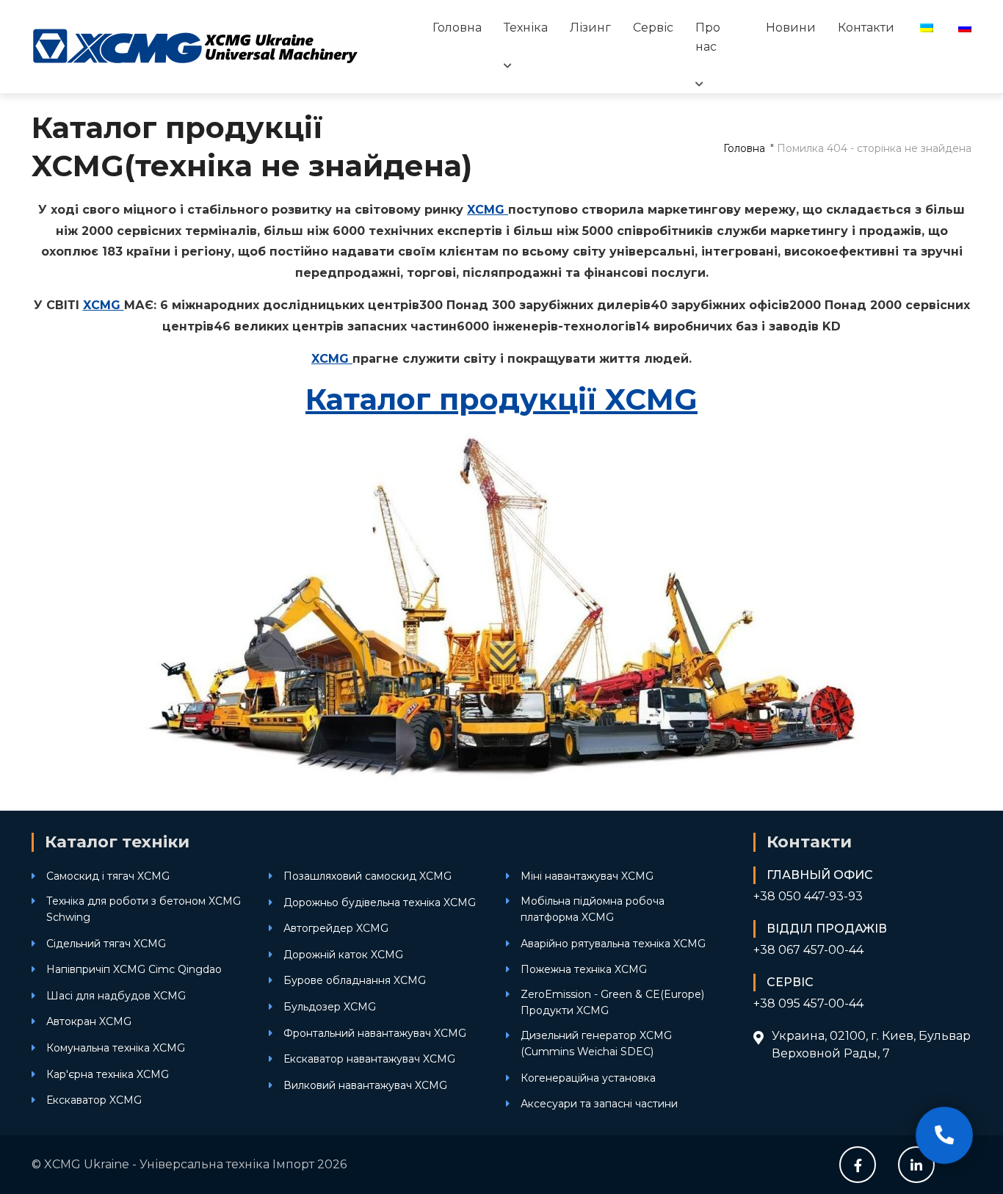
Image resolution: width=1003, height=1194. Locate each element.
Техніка (526, 28)
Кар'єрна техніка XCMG (107, 1074)
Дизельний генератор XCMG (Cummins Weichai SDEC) (596, 1043)
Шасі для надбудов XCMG (116, 995)
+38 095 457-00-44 (808, 1003)
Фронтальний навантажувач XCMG (374, 1033)
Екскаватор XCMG (94, 1100)
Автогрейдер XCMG (335, 928)
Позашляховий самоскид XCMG (367, 876)
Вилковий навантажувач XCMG (365, 1085)
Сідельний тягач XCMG (106, 943)
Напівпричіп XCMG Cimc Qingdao (134, 969)
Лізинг (590, 28)
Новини (791, 28)
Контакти (866, 28)
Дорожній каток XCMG (343, 954)
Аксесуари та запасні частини (599, 1103)
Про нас (707, 37)
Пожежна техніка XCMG (584, 969)
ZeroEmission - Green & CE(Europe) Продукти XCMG (612, 1002)
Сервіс (653, 28)
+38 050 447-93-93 (808, 896)
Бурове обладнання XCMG (354, 980)
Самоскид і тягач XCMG (108, 876)
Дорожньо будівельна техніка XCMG (379, 902)
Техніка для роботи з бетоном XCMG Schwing (143, 909)
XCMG (487, 210)
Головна (457, 28)
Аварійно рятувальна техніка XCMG (613, 943)
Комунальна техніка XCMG (115, 1047)
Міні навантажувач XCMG (587, 876)
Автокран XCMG (88, 1021)
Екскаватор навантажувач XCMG (369, 1058)
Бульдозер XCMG (329, 1006)
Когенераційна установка (588, 1078)
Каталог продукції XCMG (501, 399)
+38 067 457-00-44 (808, 950)
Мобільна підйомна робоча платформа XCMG (593, 909)
